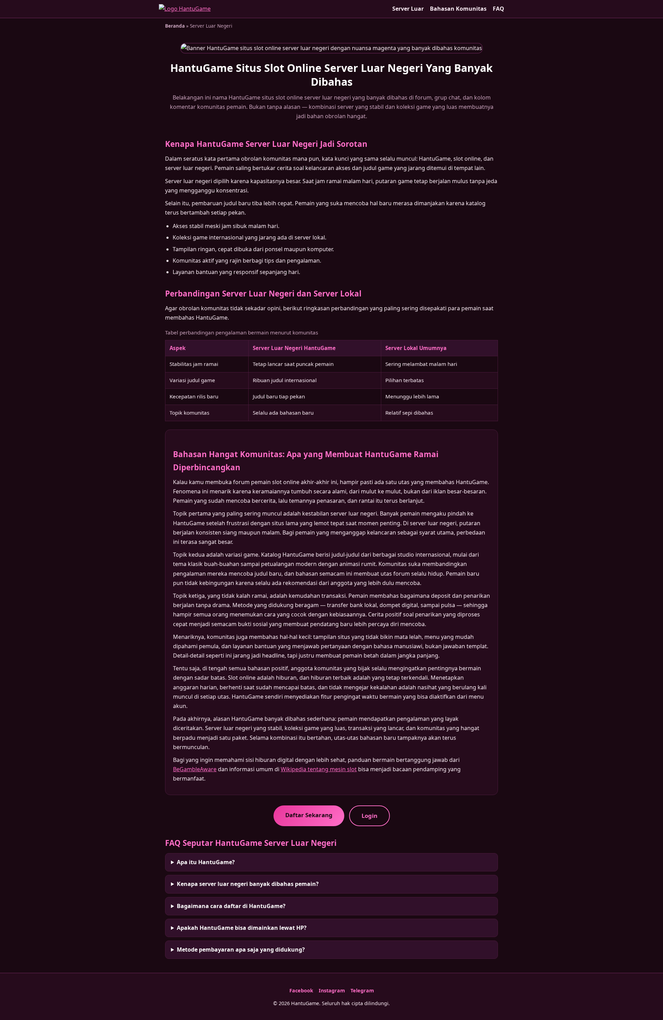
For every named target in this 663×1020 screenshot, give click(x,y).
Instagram (332, 990)
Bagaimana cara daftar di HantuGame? (231, 906)
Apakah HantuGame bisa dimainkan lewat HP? (242, 928)
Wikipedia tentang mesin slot (319, 769)
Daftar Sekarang (309, 815)
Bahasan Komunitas (458, 8)
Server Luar (408, 8)
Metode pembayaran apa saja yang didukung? (241, 949)
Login (369, 816)
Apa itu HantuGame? (206, 862)
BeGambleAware (195, 769)
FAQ (498, 8)
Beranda (175, 25)
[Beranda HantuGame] (185, 8)
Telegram (362, 990)
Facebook (301, 990)
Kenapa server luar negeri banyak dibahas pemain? (248, 884)
